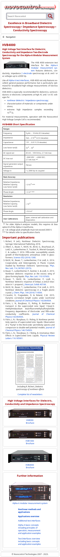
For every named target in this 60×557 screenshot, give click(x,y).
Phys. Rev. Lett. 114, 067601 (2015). (30, 267)
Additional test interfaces (29, 520)
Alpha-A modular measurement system (44, 68)
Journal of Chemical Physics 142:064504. (33, 300)
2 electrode (26, 73)
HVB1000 (30, 441)
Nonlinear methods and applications (29, 510)
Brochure (30, 423)
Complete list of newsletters (30, 394)
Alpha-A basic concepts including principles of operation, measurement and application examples (29, 529)
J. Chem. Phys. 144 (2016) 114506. (27, 292)
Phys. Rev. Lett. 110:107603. (37, 276)
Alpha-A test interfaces (19, 80)
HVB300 (29, 420)
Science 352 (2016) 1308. (25, 257)
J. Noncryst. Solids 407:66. (35, 284)
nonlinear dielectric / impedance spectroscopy (27, 100)
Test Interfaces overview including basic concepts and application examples (29, 541)
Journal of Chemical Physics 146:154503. (30, 329)
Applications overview (28, 516)
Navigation (9, 37)
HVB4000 (30, 465)
